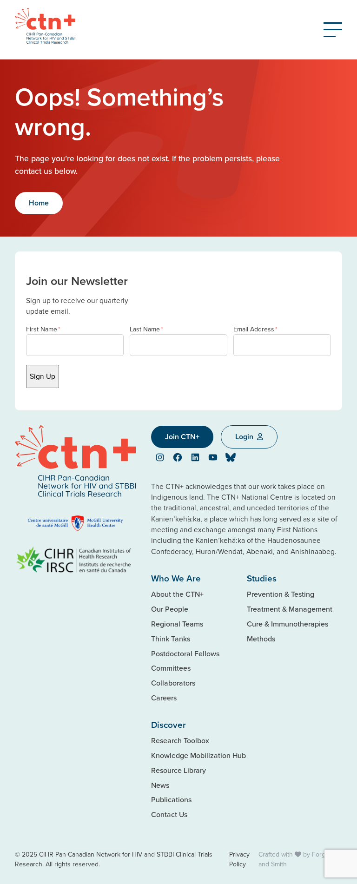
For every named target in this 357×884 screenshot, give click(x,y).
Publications (171, 799)
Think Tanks (170, 638)
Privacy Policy (239, 859)
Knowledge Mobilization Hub (198, 755)
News (160, 785)
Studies (262, 578)
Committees (171, 668)
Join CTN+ (182, 436)
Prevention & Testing (280, 594)
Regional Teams (177, 624)
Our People (169, 609)
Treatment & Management (289, 609)
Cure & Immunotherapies (287, 624)
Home (39, 203)
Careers (164, 698)
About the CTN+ (177, 594)
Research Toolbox (180, 740)
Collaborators (173, 683)
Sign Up (42, 376)
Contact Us (169, 814)
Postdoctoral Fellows (185, 653)
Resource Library (178, 770)
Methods (261, 638)
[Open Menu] (333, 29)
